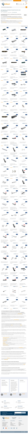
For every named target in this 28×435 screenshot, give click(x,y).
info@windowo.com (24, 0)
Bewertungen (20, 423)
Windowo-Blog (6, 359)
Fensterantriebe (9, 12)
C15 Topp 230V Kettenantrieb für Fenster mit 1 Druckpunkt (23, 109)
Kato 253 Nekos (5, 340)
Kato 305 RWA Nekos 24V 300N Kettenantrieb (4, 153)
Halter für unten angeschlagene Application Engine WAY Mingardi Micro (4, 186)
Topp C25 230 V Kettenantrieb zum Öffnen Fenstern (4, 142)
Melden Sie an (23, 412)
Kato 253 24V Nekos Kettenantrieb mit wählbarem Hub (13, 132)
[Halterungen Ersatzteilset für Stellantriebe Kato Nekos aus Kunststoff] (14, 171)
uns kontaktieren (21, 347)
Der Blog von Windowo (17, 0)
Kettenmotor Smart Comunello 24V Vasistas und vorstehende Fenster (13, 99)
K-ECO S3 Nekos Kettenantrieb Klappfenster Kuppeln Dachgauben (23, 306)
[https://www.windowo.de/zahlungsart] (14, 428)
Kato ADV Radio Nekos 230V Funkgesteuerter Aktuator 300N (4, 99)
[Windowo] (5, 4)
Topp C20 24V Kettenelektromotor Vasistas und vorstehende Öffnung (14, 67)
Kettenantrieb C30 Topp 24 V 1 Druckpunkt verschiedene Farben (4, 120)
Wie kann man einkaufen (12, 423)
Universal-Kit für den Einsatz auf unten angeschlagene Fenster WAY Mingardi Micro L (23, 252)
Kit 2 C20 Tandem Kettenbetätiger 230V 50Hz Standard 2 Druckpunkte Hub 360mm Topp (13, 143)
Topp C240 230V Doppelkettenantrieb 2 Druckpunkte (3, 164)
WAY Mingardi (14, 18)
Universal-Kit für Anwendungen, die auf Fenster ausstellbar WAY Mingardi (13, 262)
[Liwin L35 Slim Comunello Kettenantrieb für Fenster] (4, 63)
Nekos (9, 18)
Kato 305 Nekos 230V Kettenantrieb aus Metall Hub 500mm (13, 164)
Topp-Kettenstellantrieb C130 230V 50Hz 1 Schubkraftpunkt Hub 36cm (13, 230)
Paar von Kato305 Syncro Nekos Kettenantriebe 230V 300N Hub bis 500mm (4, 208)
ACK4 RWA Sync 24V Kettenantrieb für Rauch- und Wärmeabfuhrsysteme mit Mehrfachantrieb (23, 230)
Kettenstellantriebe (14, 12)
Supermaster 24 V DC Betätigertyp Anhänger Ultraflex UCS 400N (14, 77)
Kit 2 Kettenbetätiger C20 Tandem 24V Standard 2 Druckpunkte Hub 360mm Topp (4, 252)
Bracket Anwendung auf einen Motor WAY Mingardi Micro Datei (23, 207)
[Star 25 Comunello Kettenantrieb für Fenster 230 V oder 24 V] (23, 291)
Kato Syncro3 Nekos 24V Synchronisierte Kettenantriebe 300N (23, 164)
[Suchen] (26, 7)
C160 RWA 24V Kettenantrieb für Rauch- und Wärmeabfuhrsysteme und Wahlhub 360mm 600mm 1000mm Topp (23, 176)
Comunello (11, 18)
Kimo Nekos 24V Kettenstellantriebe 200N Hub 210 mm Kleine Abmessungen (4, 219)
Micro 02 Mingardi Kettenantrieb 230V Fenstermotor (14, 33)
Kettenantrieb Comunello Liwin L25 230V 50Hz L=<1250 (23, 88)
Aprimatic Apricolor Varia (6, 337)
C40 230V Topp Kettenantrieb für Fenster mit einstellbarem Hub (4, 132)
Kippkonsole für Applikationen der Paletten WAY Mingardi (13, 251)
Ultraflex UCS (20, 18)
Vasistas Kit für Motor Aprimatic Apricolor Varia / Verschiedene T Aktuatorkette (13, 110)
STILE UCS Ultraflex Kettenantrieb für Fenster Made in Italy (4, 306)
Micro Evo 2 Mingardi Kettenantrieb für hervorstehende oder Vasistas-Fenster (13, 186)
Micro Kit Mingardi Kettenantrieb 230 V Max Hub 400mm (23, 77)
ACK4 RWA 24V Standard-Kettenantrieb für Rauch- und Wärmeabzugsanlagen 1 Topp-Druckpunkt (13, 208)
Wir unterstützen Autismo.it (13, 425)
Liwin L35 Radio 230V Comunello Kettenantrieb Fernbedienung (23, 153)
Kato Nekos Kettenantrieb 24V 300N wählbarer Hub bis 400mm (23, 99)
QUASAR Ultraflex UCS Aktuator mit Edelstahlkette (14, 305)
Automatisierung (5, 12)
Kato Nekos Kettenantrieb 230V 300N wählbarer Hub (4, 77)
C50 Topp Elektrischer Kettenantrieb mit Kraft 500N (4, 294)
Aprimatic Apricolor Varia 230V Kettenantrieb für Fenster (4, 33)
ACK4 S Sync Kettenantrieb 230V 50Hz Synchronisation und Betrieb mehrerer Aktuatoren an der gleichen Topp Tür (4, 197)
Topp (7, 18)
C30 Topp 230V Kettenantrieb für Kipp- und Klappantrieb (4, 55)
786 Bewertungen (4, 0)
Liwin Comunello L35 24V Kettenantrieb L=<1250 (13, 218)
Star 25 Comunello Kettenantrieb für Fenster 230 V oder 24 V (23, 294)
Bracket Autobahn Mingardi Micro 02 (23, 196)
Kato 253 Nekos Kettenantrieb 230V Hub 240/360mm (4, 44)
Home (1, 12)
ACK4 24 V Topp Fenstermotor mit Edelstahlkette (23, 131)
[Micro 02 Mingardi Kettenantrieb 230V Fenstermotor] (14, 30)
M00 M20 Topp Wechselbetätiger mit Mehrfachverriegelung (12, 295)
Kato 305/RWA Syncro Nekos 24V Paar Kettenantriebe (23, 120)
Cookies (19, 425)
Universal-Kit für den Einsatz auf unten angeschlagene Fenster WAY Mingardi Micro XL (4, 230)
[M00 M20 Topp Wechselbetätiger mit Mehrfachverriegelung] (14, 291)
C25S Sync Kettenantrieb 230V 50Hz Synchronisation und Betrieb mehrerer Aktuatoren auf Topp (14, 284)
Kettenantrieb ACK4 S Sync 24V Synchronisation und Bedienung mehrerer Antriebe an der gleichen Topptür (4, 241)
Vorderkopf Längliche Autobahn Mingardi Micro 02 (13, 196)
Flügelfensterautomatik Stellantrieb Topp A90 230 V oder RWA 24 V (23, 284)
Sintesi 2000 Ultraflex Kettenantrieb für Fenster (22, 44)
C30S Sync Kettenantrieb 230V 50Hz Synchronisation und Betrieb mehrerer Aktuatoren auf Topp (4, 284)
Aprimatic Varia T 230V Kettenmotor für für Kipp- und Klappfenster (23, 67)
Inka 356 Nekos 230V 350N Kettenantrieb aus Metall (23, 240)
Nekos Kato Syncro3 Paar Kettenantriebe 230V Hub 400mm (4, 88)
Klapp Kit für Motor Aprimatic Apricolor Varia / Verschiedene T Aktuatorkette (4, 175)
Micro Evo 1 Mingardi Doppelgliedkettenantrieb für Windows (4, 110)
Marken (11, 422)
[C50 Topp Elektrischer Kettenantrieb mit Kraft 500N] (4, 291)
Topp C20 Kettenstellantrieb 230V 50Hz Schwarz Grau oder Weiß (23, 34)
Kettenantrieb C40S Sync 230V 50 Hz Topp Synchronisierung (4, 262)
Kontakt (19, 422)
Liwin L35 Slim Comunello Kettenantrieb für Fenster (4, 66)
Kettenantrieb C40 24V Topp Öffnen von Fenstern (13, 120)
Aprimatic (18, 18)
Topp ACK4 (4, 343)
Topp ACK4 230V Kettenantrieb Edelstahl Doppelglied (13, 44)
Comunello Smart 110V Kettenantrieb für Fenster (22, 273)
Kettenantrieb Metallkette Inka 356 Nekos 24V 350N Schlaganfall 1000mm (23, 219)
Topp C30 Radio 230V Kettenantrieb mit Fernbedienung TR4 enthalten (23, 56)
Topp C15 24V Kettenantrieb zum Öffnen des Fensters (23, 142)
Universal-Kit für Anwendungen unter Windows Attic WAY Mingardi (23, 262)
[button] (19, 4)
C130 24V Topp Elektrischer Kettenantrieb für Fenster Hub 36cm (23, 186)
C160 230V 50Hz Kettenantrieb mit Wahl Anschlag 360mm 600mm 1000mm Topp (13, 273)
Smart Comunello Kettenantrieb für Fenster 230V (13, 88)
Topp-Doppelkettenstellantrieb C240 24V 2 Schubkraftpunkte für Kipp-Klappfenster (13, 154)
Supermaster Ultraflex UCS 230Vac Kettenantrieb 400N (13, 55)
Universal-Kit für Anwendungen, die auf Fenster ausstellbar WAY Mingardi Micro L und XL (4, 273)
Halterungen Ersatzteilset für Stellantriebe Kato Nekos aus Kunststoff (13, 175)
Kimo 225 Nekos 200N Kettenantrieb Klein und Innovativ (13, 241)
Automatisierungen (16, 319)
